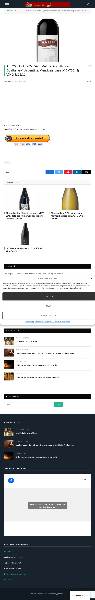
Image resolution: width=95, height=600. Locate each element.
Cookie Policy (29, 322)
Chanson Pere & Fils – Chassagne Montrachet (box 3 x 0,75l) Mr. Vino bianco (68, 216)
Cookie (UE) (9, 579)
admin (8, 81)
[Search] (88, 4)
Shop (89, 81)
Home (21, 11)
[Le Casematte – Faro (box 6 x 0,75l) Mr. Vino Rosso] (25, 234)
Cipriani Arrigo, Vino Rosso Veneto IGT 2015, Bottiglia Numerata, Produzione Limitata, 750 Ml (25, 216)
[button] (91, 278)
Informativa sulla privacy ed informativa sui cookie (52, 322)
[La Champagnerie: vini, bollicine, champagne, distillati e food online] (9, 353)
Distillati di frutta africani (26, 341)
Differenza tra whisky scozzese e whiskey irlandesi (37, 377)
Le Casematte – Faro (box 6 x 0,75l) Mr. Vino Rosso (24, 249)
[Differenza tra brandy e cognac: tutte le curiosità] (9, 364)
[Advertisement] (47, 103)
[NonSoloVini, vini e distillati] (47, 4)
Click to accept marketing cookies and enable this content (47, 505)
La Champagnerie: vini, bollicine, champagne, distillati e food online (45, 353)
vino (7, 163)
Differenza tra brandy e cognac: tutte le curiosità (36, 365)
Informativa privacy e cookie (16, 574)
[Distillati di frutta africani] (9, 341)
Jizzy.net (20, 557)
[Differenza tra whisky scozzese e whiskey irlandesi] (9, 376)
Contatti (7, 551)
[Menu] (7, 4)
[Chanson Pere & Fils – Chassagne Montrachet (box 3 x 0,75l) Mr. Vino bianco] (70, 199)
